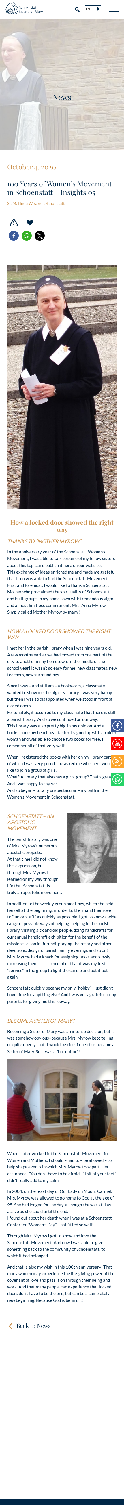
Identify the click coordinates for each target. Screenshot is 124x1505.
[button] (14, 236)
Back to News (33, 1325)
